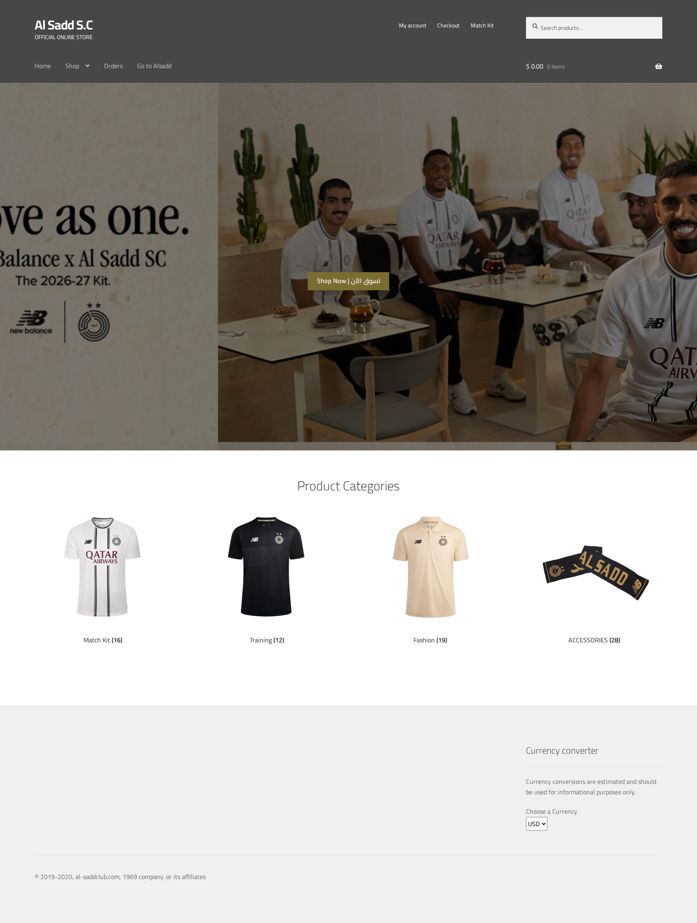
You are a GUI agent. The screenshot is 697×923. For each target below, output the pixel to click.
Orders (113, 66)
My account (412, 25)
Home (43, 66)
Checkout (448, 25)
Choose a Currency (551, 811)
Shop (72, 66)
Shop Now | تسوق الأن (348, 281)
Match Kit (482, 25)
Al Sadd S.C (63, 25)
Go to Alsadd (154, 66)
